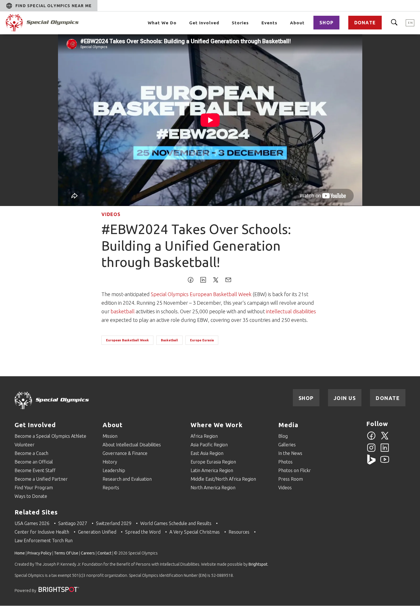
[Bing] (371, 462)
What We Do (162, 22)
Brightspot (258, 564)
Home (20, 553)
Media (288, 424)
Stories (240, 22)
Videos (111, 214)
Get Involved (204, 22)
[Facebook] (371, 438)
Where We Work (217, 424)
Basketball (169, 340)
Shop (326, 22)
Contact (104, 553)
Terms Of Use (66, 553)
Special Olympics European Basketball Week (201, 294)
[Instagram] (371, 450)
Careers (88, 553)
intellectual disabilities (291, 311)
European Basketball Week (127, 340)
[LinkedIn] (385, 450)
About (297, 22)
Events (269, 22)
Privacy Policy (39, 553)
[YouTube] (385, 462)
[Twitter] (385, 438)
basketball (123, 311)
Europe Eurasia (202, 340)
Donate (365, 22)
